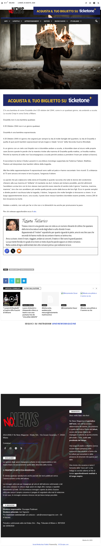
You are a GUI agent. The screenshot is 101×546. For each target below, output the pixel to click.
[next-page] (96, 288)
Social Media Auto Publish (41, 544)
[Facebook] (86, 3)
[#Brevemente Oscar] (69, 299)
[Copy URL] (30, 280)
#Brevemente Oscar (69, 308)
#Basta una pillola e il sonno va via (88, 309)
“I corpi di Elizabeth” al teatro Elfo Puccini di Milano (11, 310)
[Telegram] (94, 3)
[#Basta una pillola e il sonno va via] (89, 299)
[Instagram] (90, 3)
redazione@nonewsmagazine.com (25, 443)
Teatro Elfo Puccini (26, 269)
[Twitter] (13, 251)
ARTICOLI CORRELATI (12, 288)
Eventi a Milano (28, 305)
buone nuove (60, 21)
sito (34, 211)
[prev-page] (93, 288)
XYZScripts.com (63, 544)
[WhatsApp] (18, 280)
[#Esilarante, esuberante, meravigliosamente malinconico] (50, 299)
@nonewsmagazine (64, 323)
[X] (98, 3)
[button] (96, 21)
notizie (47, 21)
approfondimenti (32, 21)
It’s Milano (74, 21)
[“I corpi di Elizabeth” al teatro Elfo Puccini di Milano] (11, 299)
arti (6, 21)
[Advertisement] (50, 262)
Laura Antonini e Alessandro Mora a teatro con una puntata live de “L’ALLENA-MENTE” (30, 312)
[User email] (19, 251)
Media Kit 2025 (87, 540)
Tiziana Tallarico (10, 85)
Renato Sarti (14, 269)
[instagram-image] (17, 343)
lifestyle (16, 21)
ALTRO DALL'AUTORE (31, 288)
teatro (11, 68)
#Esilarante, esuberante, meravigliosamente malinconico (50, 311)
